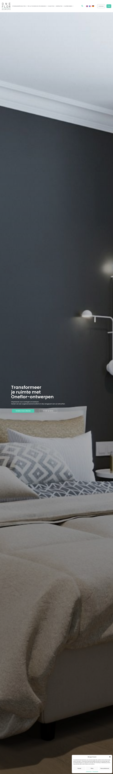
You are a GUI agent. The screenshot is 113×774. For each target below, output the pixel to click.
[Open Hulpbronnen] (72, 6)
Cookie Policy (89, 771)
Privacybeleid (95, 771)
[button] (110, 757)
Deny (92, 768)
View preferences (104, 768)
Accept (79, 768)
